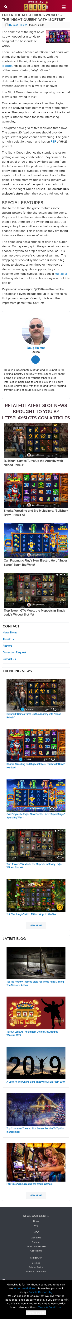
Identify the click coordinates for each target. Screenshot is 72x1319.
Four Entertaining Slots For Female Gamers (29, 1184)
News (36, 1221)
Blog (36, 1225)
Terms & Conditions (36, 1271)
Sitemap (36, 1263)
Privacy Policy (36, 1267)
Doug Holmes (38, 455)
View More (36, 925)
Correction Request (14, 652)
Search (6, 6)
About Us (8, 639)
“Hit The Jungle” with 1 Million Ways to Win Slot (31, 914)
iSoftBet (7, 66)
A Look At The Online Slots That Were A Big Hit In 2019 (36, 1081)
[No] (67, 1299)
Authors (7, 645)
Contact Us (9, 659)
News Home (10, 632)
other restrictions (24, 1288)
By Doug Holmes (18, 25)
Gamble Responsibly (40, 1292)
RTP (53, 142)
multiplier (61, 274)
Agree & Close (36, 1312)
